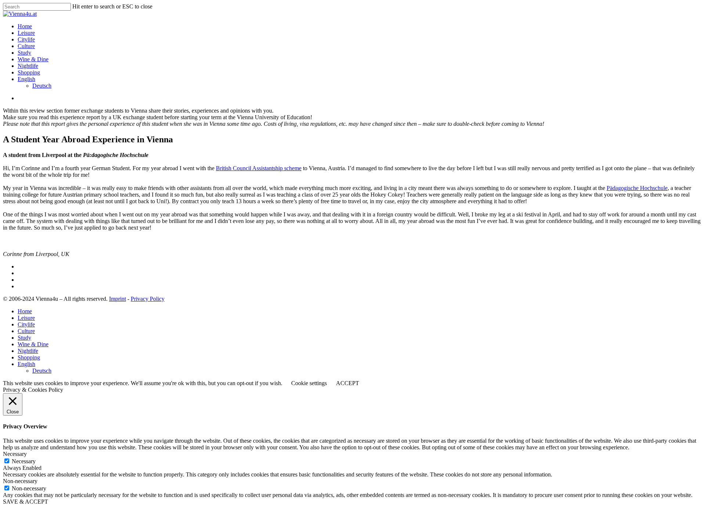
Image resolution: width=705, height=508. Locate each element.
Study (24, 53)
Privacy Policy (147, 299)
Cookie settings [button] (309, 383)
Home (25, 26)
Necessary (24, 461)
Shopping (29, 72)
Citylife (26, 39)
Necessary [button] (15, 454)
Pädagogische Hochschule (637, 188)
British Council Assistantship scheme (258, 168)
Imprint (117, 299)
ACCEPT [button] (347, 383)
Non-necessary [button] (20, 481)
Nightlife (28, 66)
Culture (26, 46)
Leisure (26, 33)
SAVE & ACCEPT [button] (25, 501)
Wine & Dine (33, 59)
